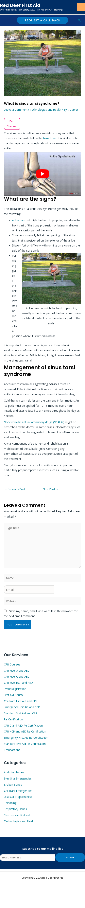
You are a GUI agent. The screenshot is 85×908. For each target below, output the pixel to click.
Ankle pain (18, 220)
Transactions (12, 750)
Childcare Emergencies (18, 791)
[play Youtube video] (42, 174)
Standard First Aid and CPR (20, 713)
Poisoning (10, 803)
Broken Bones (13, 784)
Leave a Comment (15, 109)
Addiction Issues (14, 772)
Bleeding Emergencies (18, 778)
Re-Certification (13, 719)
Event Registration (15, 689)
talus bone (50, 138)
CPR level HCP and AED (18, 683)
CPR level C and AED (16, 676)
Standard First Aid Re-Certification (25, 744)
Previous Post (14, 489)
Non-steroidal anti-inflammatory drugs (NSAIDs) (34, 422)
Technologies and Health (45, 109)
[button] (42, 20)
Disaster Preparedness (18, 797)
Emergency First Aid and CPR (22, 707)
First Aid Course (14, 695)
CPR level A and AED (16, 670)
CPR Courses (12, 664)
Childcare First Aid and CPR (20, 701)
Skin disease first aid (17, 815)
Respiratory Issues (15, 809)
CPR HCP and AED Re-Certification (25, 731)
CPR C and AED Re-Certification (23, 725)
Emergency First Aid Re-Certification (26, 737)
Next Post (51, 489)
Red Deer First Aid (20, 5)
